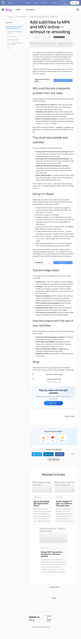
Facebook (49, 616)
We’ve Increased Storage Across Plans (41, 503)
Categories (30, 10)
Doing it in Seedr (11, 36)
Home (12, 16)
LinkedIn (49, 621)
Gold (35, 3)
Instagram (49, 619)
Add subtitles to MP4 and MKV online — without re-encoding (45, 16)
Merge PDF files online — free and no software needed (52, 554)
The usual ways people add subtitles (14, 32)
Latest (18, 10)
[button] (54, 2)
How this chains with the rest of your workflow (14, 43)
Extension (44, 3)
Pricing (27, 3)
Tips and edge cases (12, 39)
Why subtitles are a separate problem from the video (14, 27)
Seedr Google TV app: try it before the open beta (64, 503)
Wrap (8, 48)
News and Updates (22, 16)
